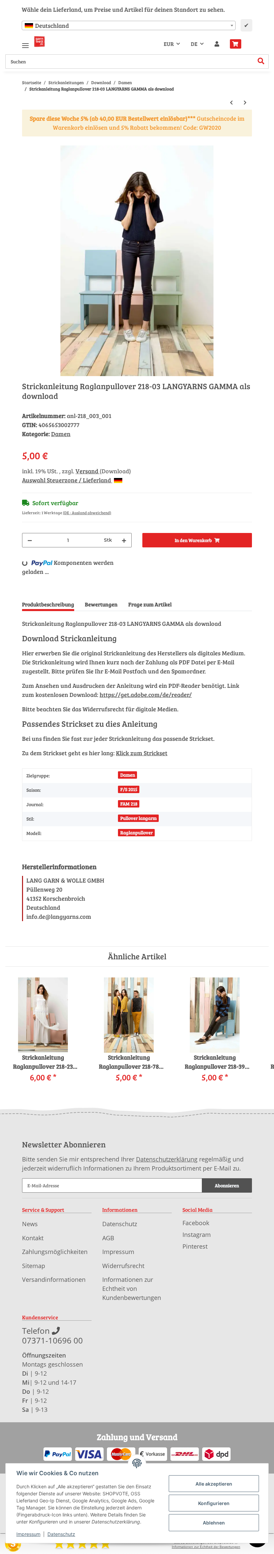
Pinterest (195, 1246)
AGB (108, 1238)
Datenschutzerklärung (166, 1159)
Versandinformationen (54, 1279)
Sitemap (33, 1266)
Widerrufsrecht (123, 1266)
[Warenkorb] (238, 44)
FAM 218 (128, 803)
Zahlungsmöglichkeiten (55, 1252)
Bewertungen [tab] (101, 604)
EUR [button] (169, 43)
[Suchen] (261, 61)
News (30, 1224)
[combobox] (129, 25)
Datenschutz (119, 1224)
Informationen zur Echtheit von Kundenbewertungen (131, 1288)
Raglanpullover (136, 832)
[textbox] (128, 25)
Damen (61, 434)
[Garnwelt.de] (39, 41)
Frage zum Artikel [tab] (150, 604)
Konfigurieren (214, 1503)
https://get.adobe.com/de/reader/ (146, 695)
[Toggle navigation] (25, 43)
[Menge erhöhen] (124, 540)
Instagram (196, 1235)
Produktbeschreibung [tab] (48, 604)
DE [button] (194, 43)
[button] (217, 44)
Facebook (195, 1223)
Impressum (118, 1252)
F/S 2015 (128, 789)
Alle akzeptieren (213, 1484)
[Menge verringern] (29, 540)
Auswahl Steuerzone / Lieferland (67, 480)
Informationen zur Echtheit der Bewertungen (206, 1547)
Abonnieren (227, 1185)
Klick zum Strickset (141, 753)
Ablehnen (214, 1523)
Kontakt (32, 1238)
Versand (88, 471)
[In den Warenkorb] (27, 141)
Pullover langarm (138, 818)
